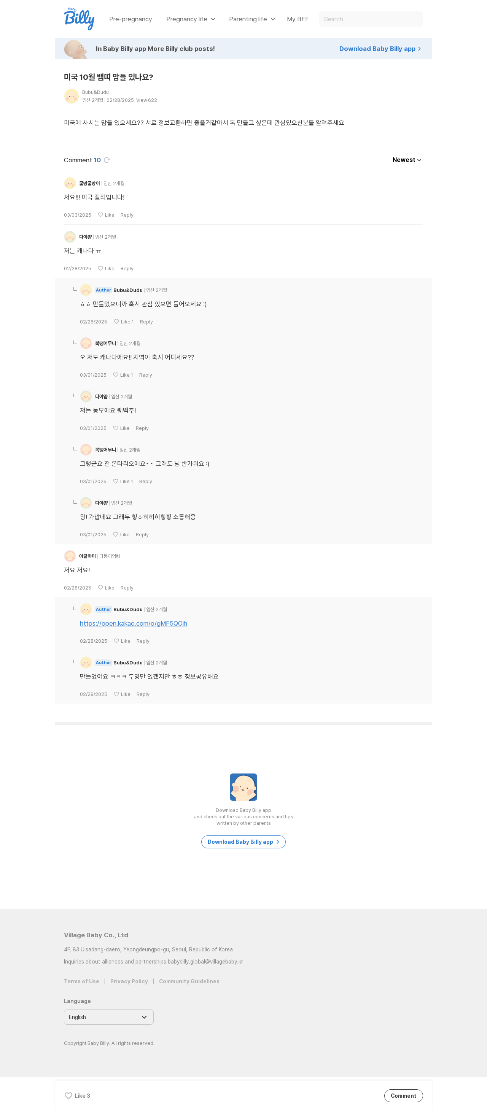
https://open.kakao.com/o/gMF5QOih (133, 623)
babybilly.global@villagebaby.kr (205, 962)
